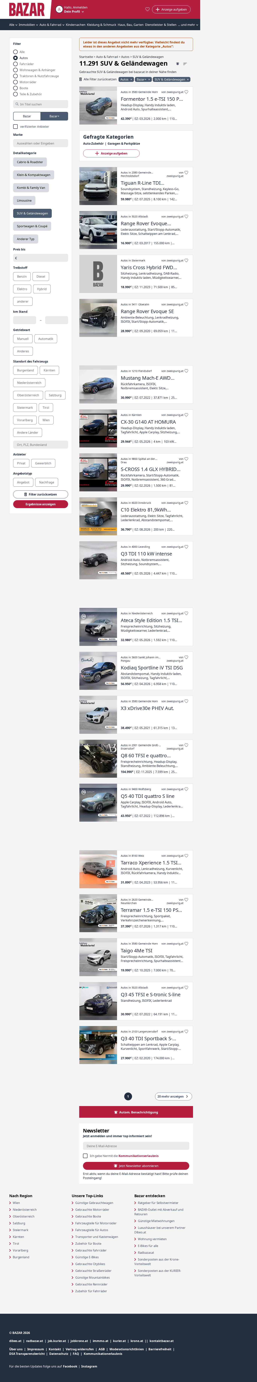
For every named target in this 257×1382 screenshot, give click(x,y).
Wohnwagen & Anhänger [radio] (38, 70)
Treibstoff (20, 268)
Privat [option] (21, 463)
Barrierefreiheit (162, 1349)
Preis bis (19, 249)
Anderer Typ (25, 239)
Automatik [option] (45, 339)
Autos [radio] (24, 58)
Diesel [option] (40, 276)
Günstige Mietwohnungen (165, 1221)
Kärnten (18, 1237)
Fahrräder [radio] (27, 64)
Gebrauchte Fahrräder (91, 1250)
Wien (16, 1203)
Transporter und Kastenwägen (96, 1237)
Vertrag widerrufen (80, 1349)
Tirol (16, 1243)
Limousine (24, 200)
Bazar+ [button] (142, 79)
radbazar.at (37, 1341)
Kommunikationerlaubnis (103, 1354)
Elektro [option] (22, 289)
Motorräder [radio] (28, 82)
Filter (17, 44)
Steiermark (20, 1230)
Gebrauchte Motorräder (92, 1210)
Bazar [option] (27, 116)
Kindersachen (75, 25)
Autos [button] (124, 79)
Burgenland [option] (25, 370)
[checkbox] (40, 126)
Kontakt (55, 1349)
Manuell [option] (23, 339)
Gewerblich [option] (43, 463)
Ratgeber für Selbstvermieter (165, 1203)
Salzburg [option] (55, 395)
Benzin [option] (22, 276)
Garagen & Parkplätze (124, 143)
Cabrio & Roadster (30, 162)
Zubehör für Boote (88, 1243)
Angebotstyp (22, 473)
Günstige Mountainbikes (92, 1277)
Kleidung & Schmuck (101, 25)
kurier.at (121, 1341)
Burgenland (21, 1257)
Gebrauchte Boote (88, 1216)
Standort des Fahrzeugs (30, 361)
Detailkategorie (24, 153)
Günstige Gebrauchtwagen (94, 1203)
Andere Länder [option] (27, 432)
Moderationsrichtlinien (126, 1349)
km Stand (20, 312)
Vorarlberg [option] (25, 420)
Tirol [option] (46, 408)
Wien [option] (46, 420)
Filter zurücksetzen (43, 494)
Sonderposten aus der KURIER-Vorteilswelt (157, 1273)
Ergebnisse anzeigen (41, 504)
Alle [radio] (22, 52)
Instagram (89, 1366)
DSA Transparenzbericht (29, 1353)
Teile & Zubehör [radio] (31, 94)
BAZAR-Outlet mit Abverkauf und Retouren (158, 1212)
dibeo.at (17, 1341)
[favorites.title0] (147, 9)
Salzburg (19, 1223)
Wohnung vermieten (165, 1239)
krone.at (140, 1341)
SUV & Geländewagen (32, 213)
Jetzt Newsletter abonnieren (138, 1166)
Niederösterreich (24, 1210)
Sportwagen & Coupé (32, 226)
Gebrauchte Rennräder (91, 1284)
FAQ (76, 1354)
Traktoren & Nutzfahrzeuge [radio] (39, 76)
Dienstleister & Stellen (160, 25)
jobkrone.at (82, 1341)
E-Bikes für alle (162, 1246)
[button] (71, 9)
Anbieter (19, 454)
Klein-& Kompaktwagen (33, 175)
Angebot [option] (23, 482)
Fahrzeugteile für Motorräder (96, 1223)
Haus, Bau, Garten (131, 25)
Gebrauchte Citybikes (90, 1264)
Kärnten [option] (49, 370)
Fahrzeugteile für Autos (91, 1230)
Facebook (72, 1366)
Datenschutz (58, 1354)
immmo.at (103, 1341)
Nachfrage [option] (46, 482)
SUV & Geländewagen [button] (170, 79)
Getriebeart (21, 330)
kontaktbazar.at (162, 1341)
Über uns (16, 1349)
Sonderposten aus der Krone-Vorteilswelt (157, 1261)
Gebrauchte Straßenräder (93, 1271)
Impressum (38, 1349)
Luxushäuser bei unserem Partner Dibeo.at (160, 1230)
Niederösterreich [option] (29, 383)
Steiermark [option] (25, 408)
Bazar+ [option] (54, 116)
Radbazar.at (160, 1252)
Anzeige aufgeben (114, 153)
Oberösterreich (23, 1216)
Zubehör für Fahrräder (91, 1291)
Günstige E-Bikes (87, 1257)
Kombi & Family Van (31, 188)
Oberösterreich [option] (28, 395)
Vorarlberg (20, 1250)
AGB (104, 1349)
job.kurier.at (59, 1341)
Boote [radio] (24, 88)
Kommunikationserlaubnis (139, 1156)
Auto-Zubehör (93, 143)
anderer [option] (23, 301)
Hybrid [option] (42, 289)
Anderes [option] (23, 351)
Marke (18, 135)
